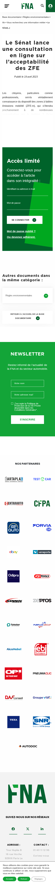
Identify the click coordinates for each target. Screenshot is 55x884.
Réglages (39, 879)
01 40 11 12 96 (41, 850)
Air (3, 22)
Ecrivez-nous (41, 856)
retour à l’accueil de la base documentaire (27, 316)
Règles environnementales (36, 17)
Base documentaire (11, 17)
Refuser (24, 879)
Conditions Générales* (25, 410)
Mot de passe (13, 203)
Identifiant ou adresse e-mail (21, 189)
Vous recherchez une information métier (26, 22)
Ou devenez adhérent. (21, 237)
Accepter (9, 879)
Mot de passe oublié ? (21, 231)
